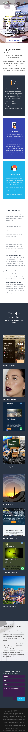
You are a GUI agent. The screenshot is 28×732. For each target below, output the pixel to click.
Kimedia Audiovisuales (10, 505)
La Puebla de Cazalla (20, 724)
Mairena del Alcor (9, 721)
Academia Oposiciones (10, 467)
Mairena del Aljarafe (18, 721)
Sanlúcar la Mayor (15, 727)
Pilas (14, 724)
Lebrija (16, 719)
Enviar (21, 698)
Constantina (5, 716)
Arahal (20, 711)
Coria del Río (12, 716)
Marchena (6, 722)
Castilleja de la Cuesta (18, 714)
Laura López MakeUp (9, 399)
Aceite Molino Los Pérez (10, 572)
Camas (5, 714)
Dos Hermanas (19, 716)
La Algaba (16, 711)
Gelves (4, 719)
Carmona (10, 714)
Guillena (12, 719)
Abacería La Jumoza (9, 365)
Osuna (20, 722)
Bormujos (6, 713)
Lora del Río (21, 719)
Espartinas (6, 717)
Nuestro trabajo (14, 40)
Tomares (8, 728)
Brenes (10, 713)
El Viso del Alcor (18, 728)
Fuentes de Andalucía (19, 717)
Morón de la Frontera (13, 722)
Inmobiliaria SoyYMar (9, 606)
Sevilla (21, 727)
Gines (8, 719)
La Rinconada (15, 725)
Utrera (12, 728)
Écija (24, 716)
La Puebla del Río (8, 725)
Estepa (11, 717)
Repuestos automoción (10, 538)
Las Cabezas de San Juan (18, 713)
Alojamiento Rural (8, 433)
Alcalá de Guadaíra (9, 711)
